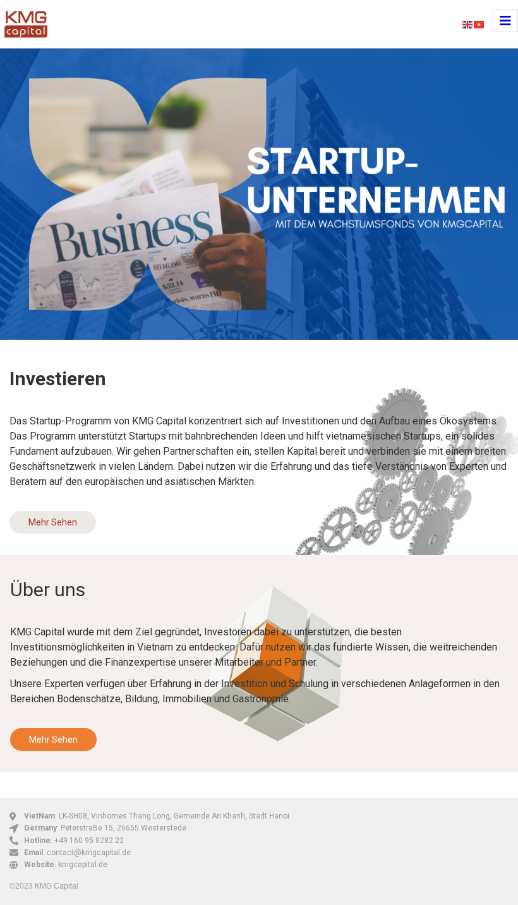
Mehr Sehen (52, 522)
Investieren (57, 379)
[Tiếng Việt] (479, 24)
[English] (468, 24)
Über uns (47, 589)
